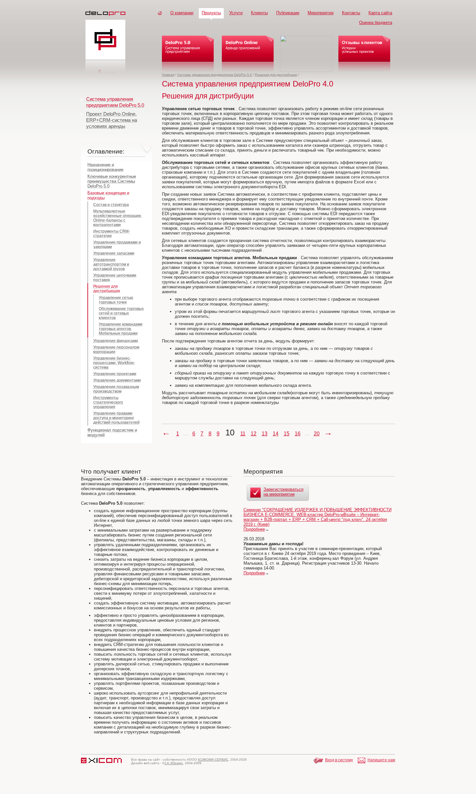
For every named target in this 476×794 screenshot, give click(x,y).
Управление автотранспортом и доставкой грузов (111, 264)
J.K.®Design (173, 763)
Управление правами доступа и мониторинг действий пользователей (116, 418)
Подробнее (254, 529)
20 (317, 433)
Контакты (351, 12)
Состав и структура (111, 204)
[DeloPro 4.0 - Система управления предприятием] (188, 54)
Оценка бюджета (375, 22)
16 (297, 433)
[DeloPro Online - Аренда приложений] (248, 54)
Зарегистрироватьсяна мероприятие (283, 492)
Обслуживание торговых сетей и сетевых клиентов (121, 313)
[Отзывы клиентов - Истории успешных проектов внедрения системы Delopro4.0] (364, 54)
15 (286, 433)
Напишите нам (381, 760)
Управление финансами (115, 341)
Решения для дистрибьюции (106, 288)
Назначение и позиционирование (105, 167)
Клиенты (259, 12)
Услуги (236, 12)
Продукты (211, 12)
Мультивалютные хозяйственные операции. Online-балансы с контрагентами (117, 218)
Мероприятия (321, 12)
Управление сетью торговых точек (116, 300)
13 (264, 433)
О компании (181, 12)
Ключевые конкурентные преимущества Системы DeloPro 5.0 (111, 181)
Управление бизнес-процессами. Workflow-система (114, 363)
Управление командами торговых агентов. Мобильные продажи (120, 329)
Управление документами (117, 380)
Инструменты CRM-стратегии (111, 233)
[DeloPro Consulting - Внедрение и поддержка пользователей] (306, 54)
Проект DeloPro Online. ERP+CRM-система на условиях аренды (111, 120)
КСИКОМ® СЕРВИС (213, 759)
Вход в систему (339, 760)
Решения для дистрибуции (276, 74)
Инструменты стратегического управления (108, 402)
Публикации (287, 12)
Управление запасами (113, 253)
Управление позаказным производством (116, 389)
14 (275, 433)
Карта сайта (380, 12)
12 (253, 433)
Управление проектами (114, 374)
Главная (168, 74)
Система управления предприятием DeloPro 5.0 (214, 74)
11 (242, 433)
